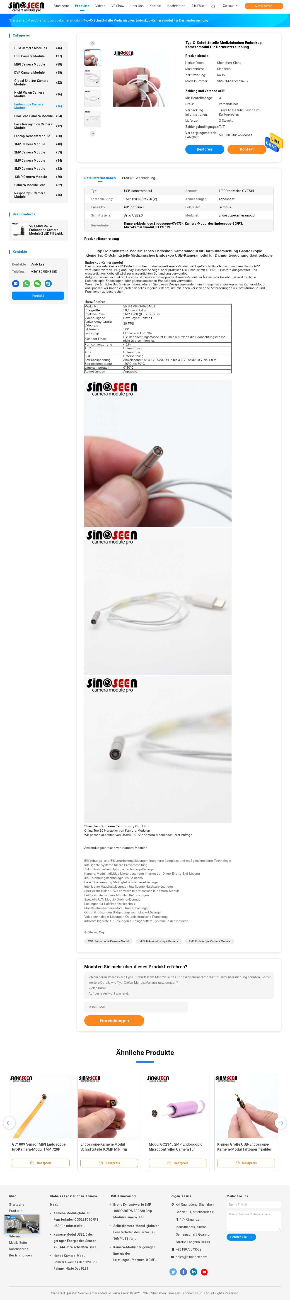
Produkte (15, 1211)
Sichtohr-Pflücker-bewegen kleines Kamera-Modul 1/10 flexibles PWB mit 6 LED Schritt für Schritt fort (175, 1149)
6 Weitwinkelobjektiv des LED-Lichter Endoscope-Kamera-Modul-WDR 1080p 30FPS (34, 1149)
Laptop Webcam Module (38, 136)
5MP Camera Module (38, 160)
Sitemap (15, 1236)
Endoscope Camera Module (38, 106)
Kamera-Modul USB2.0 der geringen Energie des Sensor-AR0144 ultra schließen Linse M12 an (75, 1241)
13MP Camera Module (38, 177)
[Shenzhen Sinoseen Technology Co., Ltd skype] (48, 283)
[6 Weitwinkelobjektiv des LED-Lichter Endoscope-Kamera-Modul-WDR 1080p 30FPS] (38, 1106)
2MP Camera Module (38, 152)
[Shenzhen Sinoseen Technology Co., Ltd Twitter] (173, 1272)
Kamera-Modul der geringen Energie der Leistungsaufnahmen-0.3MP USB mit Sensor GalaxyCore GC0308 (134, 1254)
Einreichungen (114, 1020)
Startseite (16, 1204)
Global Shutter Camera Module (38, 82)
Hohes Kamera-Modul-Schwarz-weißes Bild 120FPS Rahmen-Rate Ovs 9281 (75, 1262)
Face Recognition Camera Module (38, 126)
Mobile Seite (18, 1242)
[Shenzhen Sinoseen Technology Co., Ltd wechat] (37, 283)
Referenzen (264, 6)
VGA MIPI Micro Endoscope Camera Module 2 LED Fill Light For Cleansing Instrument (45, 229)
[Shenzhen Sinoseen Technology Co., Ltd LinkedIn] (194, 1272)
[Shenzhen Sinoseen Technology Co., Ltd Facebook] (183, 1272)
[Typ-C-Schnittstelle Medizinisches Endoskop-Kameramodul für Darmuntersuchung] (141, 79)
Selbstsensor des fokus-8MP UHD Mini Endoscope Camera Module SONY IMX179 (243, 1149)
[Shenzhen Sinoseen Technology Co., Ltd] (27, 6)
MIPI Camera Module (38, 64)
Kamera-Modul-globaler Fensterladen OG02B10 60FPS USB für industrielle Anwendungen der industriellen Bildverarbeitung (76, 1220)
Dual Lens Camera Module (38, 116)
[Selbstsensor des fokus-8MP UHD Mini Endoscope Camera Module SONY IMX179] (244, 1106)
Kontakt (38, 295)
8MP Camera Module (38, 168)
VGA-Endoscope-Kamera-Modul (108, 941)
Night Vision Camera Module (38, 94)
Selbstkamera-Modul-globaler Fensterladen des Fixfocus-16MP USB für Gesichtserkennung (136, 1233)
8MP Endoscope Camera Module (209, 941)
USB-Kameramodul (124, 1196)
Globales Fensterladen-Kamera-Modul (74, 1200)
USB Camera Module (38, 56)
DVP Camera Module (38, 72)
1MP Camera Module (38, 144)
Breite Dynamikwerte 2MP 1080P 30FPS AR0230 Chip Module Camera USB (132, 1211)
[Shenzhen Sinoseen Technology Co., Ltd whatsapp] (26, 283)
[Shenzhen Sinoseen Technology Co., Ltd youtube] (204, 1272)
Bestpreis (205, 149)
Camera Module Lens (38, 185)
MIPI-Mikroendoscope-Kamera (159, 941)
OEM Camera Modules (38, 48)
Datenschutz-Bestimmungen (20, 1252)
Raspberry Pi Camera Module (38, 195)
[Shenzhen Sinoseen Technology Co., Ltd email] (15, 283)
